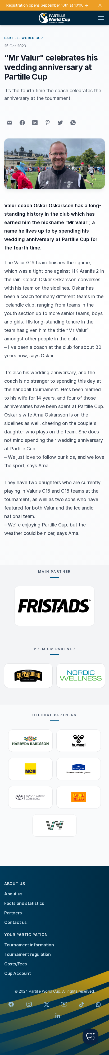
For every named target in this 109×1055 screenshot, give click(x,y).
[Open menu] (101, 18)
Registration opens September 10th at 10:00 (47, 5)
